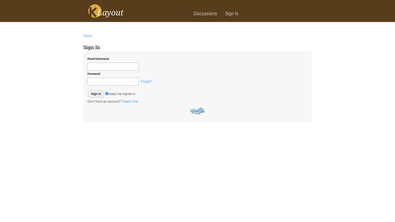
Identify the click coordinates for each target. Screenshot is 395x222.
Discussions (205, 13)
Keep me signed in (122, 94)
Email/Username (98, 58)
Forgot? (146, 81)
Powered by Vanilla (197, 110)
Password (93, 73)
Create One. (130, 101)
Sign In (231, 13)
